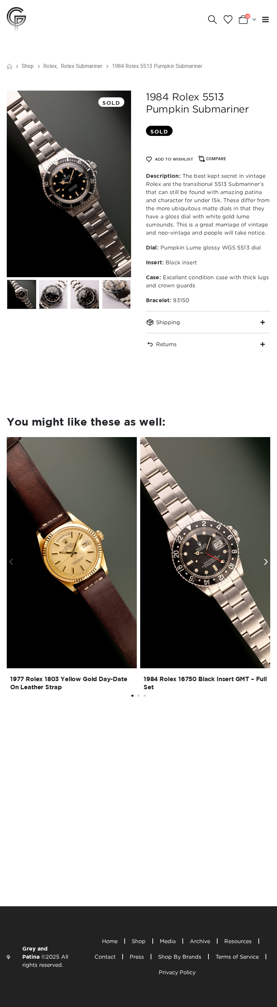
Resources (238, 941)
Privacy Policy (177, 972)
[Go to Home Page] (9, 66)
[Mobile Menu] (265, 19)
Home (110, 941)
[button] (212, 19)
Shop (139, 941)
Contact (105, 957)
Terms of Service (237, 957)
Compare (216, 159)
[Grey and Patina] (16, 19)
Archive (200, 941)
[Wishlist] (228, 19)
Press (137, 957)
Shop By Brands (179, 957)
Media (168, 941)
